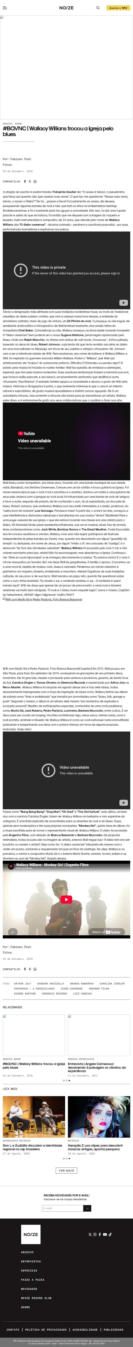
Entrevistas (86, 1059)
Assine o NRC (118, 8)
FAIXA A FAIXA (33, 1279)
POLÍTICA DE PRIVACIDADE (46, 1329)
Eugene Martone (25, 993)
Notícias (73, 1140)
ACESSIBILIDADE (85, 1329)
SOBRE (25, 1307)
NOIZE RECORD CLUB (36, 1298)
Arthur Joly (22, 983)
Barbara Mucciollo (50, 983)
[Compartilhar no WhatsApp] (35, 181)
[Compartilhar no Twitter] (29, 181)
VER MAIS (66, 1170)
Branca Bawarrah (82, 983)
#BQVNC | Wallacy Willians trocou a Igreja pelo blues (34, 1065)
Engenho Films (99, 988)
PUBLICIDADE (113, 1329)
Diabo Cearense (72, 988)
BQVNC (18, 123)
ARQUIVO (27, 1252)
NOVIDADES (29, 1288)
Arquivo (7, 123)
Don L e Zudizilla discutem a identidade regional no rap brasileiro (32, 1147)
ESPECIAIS (29, 1270)
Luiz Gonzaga (82, 993)
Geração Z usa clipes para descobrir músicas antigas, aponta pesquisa (95, 1147)
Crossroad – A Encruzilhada (34, 988)
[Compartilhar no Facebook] (25, 181)
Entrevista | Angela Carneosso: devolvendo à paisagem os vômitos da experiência (97, 1067)
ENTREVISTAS (31, 1261)
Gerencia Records (54, 993)
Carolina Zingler (112, 983)
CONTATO (13, 1329)
